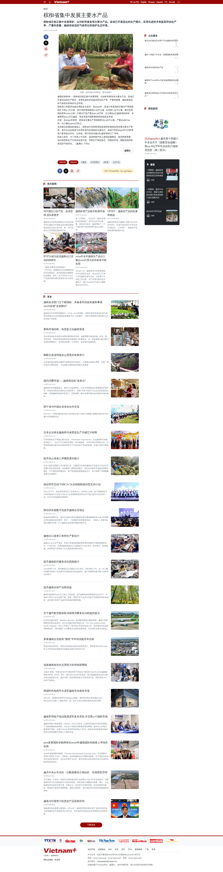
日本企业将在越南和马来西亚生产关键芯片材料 (70, 432)
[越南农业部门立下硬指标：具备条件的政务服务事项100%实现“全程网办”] (125, 309)
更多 (49, 296)
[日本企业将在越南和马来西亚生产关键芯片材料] (125, 440)
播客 (152, 164)
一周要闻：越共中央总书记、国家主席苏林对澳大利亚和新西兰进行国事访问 (154, 193)
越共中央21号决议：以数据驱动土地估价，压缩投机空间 (75, 772)
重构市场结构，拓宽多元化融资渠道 (64, 329)
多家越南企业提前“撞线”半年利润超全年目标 (69, 639)
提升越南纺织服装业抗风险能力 (61, 561)
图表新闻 (153, 108)
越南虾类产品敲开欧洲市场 (90, 211)
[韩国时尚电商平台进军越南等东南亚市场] (125, 698)
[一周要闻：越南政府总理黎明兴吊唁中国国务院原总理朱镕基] (172, 174)
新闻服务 (138, 849)
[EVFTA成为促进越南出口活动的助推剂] (59, 243)
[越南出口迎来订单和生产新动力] (125, 543)
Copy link (46, 55)
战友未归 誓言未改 (154, 211)
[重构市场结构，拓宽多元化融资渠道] (125, 336)
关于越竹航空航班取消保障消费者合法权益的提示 (72, 613)
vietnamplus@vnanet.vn (107, 861)
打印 (46, 49)
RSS (110, 849)
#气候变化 (95, 162)
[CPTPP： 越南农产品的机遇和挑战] (123, 197)
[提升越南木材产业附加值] (125, 594)
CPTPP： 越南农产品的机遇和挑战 (122, 213)
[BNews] (81, 840)
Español (160, 2)
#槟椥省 (62, 162)
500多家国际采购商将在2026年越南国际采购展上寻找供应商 (76, 744)
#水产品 (116, 162)
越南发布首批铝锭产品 (154, 67)
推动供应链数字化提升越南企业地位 (64, 510)
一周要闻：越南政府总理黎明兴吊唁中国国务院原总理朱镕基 (154, 173)
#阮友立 (73, 162)
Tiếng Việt (134, 2)
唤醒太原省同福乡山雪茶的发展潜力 (64, 355)
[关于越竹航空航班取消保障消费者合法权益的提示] (125, 620)
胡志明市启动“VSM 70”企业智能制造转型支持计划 (72, 484)
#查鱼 (83, 162)
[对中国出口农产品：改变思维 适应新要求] (59, 197)
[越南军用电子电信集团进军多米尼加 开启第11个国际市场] (125, 724)
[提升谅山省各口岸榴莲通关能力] (125, 466)
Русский (172, 2)
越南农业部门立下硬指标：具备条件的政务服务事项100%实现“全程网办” (73, 304)
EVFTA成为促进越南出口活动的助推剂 (58, 258)
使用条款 (101, 849)
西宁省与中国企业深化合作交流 (61, 406)
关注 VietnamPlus (111, 171)
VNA (130, 849)
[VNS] (107, 840)
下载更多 (91, 825)
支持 (116, 849)
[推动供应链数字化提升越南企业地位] (125, 517)
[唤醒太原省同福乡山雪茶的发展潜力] (125, 362)
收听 (152, 180)
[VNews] (60, 840)
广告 (147, 849)
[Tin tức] (70, 840)
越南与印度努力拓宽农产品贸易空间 (64, 801)
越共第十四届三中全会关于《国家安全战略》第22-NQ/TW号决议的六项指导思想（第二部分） (161, 144)
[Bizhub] (91, 840)
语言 (123, 849)
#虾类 (106, 162)
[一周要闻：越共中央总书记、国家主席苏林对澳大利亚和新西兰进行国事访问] (172, 194)
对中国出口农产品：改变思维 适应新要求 (58, 213)
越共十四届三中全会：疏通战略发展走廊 (161, 54)
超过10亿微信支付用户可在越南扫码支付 (161, 40)
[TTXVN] (50, 840)
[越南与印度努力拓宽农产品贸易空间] (125, 808)
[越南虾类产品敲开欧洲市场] (91, 197)
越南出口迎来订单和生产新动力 (61, 535)
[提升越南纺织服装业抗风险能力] (125, 569)
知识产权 (91, 849)
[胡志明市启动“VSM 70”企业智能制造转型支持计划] (125, 491)
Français (151, 2)
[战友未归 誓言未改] (172, 216)
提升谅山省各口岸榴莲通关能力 (61, 458)
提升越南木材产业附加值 (58, 587)
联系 (153, 849)
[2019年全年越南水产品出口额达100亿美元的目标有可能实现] (91, 243)
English (143, 2)
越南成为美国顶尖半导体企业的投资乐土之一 (161, 94)
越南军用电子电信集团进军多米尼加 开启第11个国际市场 (76, 716)
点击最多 (153, 35)
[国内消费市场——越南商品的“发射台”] (125, 388)
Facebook (46, 36)
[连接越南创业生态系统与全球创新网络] (125, 672)
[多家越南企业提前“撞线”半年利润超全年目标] (125, 646)
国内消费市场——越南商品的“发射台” (65, 380)
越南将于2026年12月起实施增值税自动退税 (162, 81)
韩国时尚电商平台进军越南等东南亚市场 (67, 690)
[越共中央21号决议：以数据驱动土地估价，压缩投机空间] (125, 779)
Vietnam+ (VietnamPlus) (62, 2)
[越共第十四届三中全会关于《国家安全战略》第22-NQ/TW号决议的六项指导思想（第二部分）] (162, 123)
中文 (166, 2)
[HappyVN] (172, 840)
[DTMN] (139, 840)
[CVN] (123, 840)
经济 (46, 9)
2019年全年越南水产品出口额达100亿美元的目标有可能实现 (90, 260)
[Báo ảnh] (156, 840)
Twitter (46, 43)
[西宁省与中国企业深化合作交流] (125, 414)
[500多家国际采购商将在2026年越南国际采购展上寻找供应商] (125, 750)
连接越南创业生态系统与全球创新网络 (65, 664)
